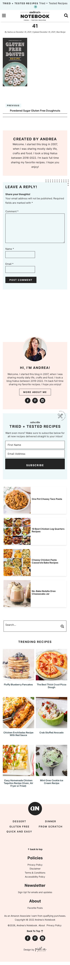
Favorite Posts (35, 907)
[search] (66, 15)
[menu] (4, 15)
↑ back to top (35, 849)
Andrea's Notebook (35, 16)
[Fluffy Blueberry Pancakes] (18, 678)
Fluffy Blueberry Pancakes (18, 684)
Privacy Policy (35, 864)
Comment (12, 211)
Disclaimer (35, 868)
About (42, 925)
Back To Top (33, 931)
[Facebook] (27, 400)
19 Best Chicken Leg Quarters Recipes (48, 530)
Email (9, 263)
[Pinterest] (35, 400)
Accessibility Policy (35, 876)
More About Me (35, 392)
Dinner (50, 821)
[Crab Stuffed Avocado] (51, 726)
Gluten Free (19, 826)
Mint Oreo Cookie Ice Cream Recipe (51, 781)
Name (9, 248)
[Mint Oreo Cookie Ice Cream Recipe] (51, 774)
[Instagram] (42, 400)
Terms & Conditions (35, 872)
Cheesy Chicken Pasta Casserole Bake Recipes (45, 561)
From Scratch (51, 826)
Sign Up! (22, 892)
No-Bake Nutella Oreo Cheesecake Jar (44, 592)
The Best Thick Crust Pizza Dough (51, 686)
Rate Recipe (60, 32)
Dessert (19, 821)
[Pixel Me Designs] (40, 950)
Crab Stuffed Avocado (51, 732)
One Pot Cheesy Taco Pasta (47, 499)
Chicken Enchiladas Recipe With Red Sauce (18, 734)
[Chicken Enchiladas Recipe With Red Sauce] (18, 726)
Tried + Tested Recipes (35, 3)
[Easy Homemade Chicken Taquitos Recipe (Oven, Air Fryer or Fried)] (18, 774)
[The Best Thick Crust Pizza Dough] (51, 678)
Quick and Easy (19, 831)
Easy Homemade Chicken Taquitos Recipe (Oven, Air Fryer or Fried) (18, 783)
